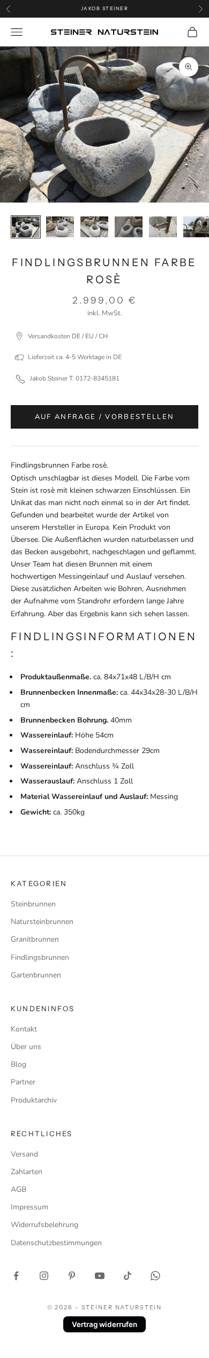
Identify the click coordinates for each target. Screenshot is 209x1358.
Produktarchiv (34, 1100)
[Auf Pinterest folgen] (71, 1275)
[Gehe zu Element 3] (94, 226)
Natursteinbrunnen (42, 922)
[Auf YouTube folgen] (99, 1275)
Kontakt (24, 1029)
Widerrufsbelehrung (44, 1225)
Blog (18, 1064)
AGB (18, 1189)
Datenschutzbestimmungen (56, 1243)
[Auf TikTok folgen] (127, 1275)
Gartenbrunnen (36, 975)
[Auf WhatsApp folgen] (155, 1275)
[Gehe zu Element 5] (163, 226)
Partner (23, 1082)
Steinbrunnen (33, 904)
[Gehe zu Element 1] (26, 226)
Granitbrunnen (35, 939)
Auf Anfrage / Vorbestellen (105, 417)
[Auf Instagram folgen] (44, 1275)
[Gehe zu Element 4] (129, 226)
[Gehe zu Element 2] (60, 226)
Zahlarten (26, 1172)
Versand (24, 1154)
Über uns (26, 1047)
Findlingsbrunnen (40, 957)
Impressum (29, 1207)
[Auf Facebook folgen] (16, 1275)
